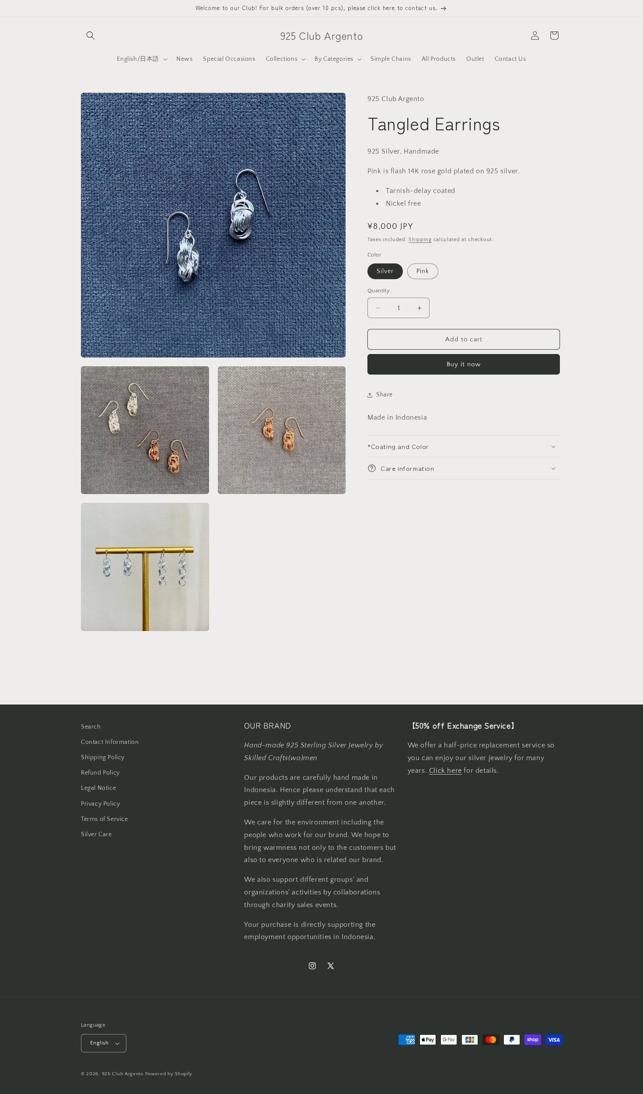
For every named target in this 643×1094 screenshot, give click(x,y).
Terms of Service (104, 819)
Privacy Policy (100, 803)
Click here (445, 771)
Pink (422, 271)
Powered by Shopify (169, 1073)
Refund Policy (100, 772)
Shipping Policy (103, 757)
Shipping (420, 239)
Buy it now (464, 364)
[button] (90, 35)
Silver (385, 271)
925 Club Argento (122, 1073)
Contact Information (110, 742)
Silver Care (96, 834)
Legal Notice (98, 788)
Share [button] (384, 394)
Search (91, 726)
